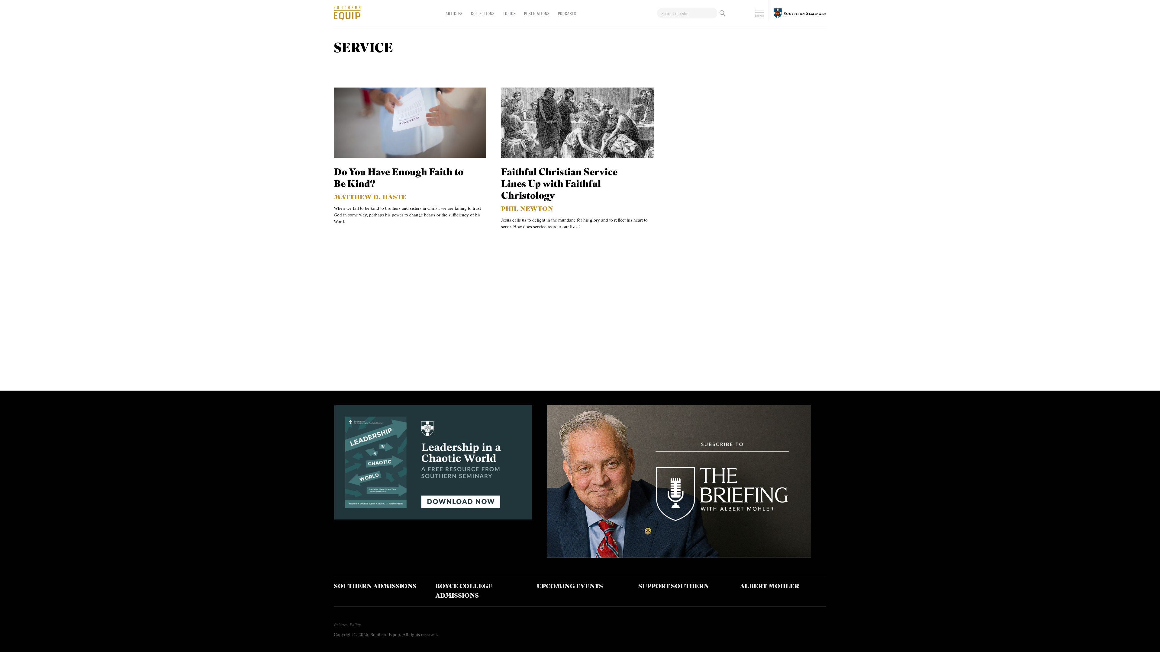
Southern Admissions (375, 586)
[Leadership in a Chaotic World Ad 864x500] (433, 517)
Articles (454, 13)
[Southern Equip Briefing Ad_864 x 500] (679, 555)
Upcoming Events (570, 586)
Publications (536, 13)
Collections (483, 13)
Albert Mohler (769, 586)
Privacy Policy (347, 625)
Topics (509, 13)
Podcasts (567, 13)
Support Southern (673, 586)
